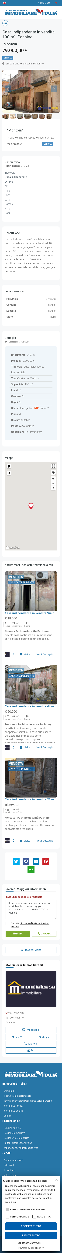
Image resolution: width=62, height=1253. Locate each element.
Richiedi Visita (32, 949)
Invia (19, 933)
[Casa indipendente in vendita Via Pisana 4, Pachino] (31, 591)
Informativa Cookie (13, 1110)
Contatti (7, 1115)
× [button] (56, 1180)
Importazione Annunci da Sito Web (21, 1148)
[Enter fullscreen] (53, 466)
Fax (32, 1050)
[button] (7, 1209)
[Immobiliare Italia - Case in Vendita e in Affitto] (31, 11)
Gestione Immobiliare (14, 1133)
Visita (27, 654)
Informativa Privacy (13, 1105)
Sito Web (19, 1037)
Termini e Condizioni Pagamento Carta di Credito (28, 1101)
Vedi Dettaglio (45, 654)
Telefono (32, 1043)
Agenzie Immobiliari (13, 1160)
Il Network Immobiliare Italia (17, 1096)
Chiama (45, 933)
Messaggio (33, 1029)
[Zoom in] (53, 478)
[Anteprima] (13, 654)
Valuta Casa (10, 1175)
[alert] (31, 1213)
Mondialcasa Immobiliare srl (24, 965)
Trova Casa (9, 1170)
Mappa (45, 1037)
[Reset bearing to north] (53, 488)
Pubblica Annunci (12, 1128)
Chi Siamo (9, 1091)
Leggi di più (10, 1202)
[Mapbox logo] (13, 548)
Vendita (8, 58)
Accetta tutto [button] (31, 1226)
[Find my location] (53, 472)
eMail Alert (9, 1165)
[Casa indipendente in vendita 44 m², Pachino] (31, 684)
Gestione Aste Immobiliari (16, 1138)
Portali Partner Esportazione (18, 1143)
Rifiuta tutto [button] (31, 1235)
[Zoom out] (53, 483)
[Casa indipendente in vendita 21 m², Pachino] (31, 778)
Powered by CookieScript (31, 1248)
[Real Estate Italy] (4, 3)
